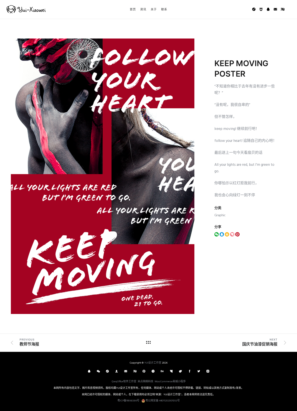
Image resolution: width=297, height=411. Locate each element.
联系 (164, 9)
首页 (133, 9)
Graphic (220, 215)
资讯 (143, 9)
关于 (154, 9)
